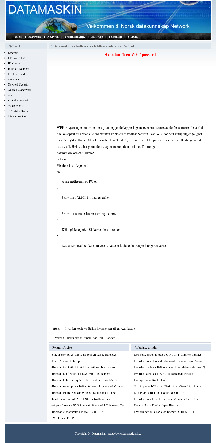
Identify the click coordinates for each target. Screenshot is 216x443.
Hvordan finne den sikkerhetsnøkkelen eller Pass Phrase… (169, 361)
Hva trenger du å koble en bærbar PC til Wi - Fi (164, 412)
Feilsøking (115, 36)
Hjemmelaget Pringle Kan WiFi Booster (91, 338)
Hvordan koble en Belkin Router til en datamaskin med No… (171, 367)
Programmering (75, 36)
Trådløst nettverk (18, 111)
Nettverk (53, 36)
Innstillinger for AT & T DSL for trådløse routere (83, 399)
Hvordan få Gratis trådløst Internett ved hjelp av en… (85, 367)
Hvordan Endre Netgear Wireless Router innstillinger (84, 393)
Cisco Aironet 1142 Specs (68, 361)
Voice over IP (16, 106)
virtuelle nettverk (18, 100)
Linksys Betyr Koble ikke (150, 380)
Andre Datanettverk (19, 90)
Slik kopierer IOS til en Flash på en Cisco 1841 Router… (169, 386)
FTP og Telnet (16, 58)
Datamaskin (62, 46)
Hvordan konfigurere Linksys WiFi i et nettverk (81, 374)
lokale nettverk (17, 74)
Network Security (18, 84)
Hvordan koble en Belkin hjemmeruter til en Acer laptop (100, 328)
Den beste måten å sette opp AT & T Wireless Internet (168, 355)
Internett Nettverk (18, 69)
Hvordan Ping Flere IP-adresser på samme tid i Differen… (169, 399)
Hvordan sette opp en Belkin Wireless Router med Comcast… (89, 386)
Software (97, 36)
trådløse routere (17, 116)
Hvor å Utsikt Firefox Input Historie (157, 405)
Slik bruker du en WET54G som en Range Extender (84, 355)
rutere (11, 95)
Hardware (34, 36)
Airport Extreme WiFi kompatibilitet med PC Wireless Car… (89, 405)
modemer (13, 79)
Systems (133, 36)
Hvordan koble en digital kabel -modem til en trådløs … (86, 380)
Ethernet (13, 53)
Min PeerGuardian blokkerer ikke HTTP (159, 393)
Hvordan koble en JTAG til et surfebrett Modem (164, 374)
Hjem (18, 36)
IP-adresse (14, 63)
